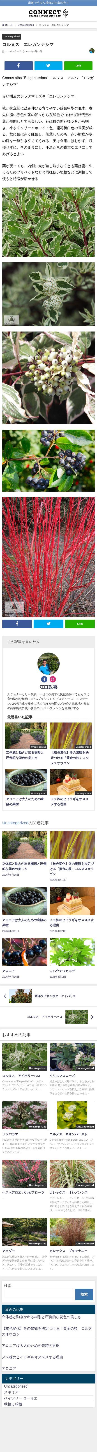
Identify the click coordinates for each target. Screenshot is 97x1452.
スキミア (11, 1392)
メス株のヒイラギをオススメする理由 (32, 1357)
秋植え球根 (13, 1404)
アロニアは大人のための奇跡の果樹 (31, 1345)
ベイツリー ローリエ (20, 1398)
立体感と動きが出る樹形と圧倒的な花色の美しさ (41, 1317)
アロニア (9, 1368)
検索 (7, 1285)
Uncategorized (12, 36)
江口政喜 (48, 687)
